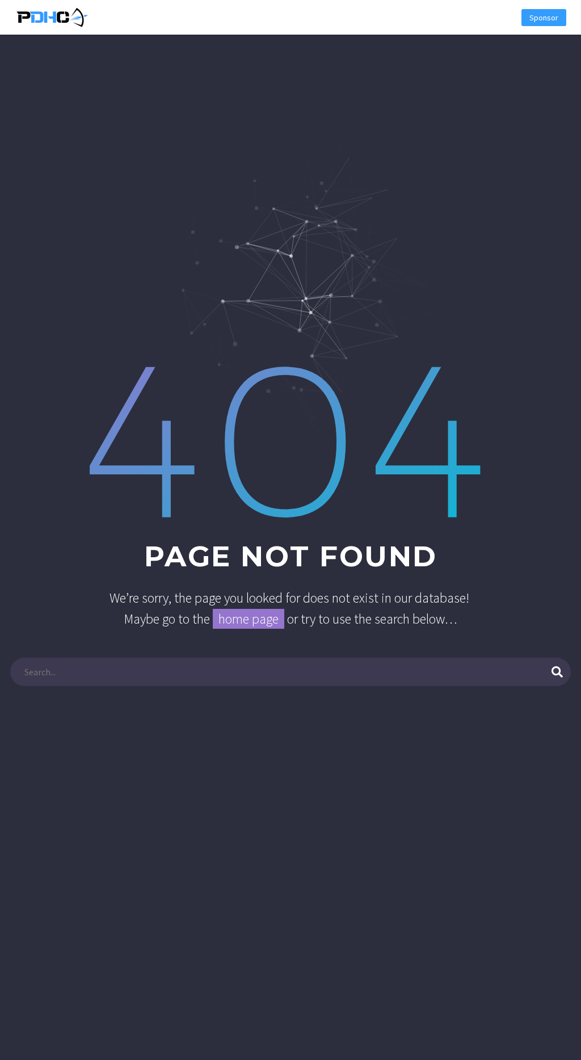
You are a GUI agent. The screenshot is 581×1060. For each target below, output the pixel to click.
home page (248, 619)
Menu (499, 17)
